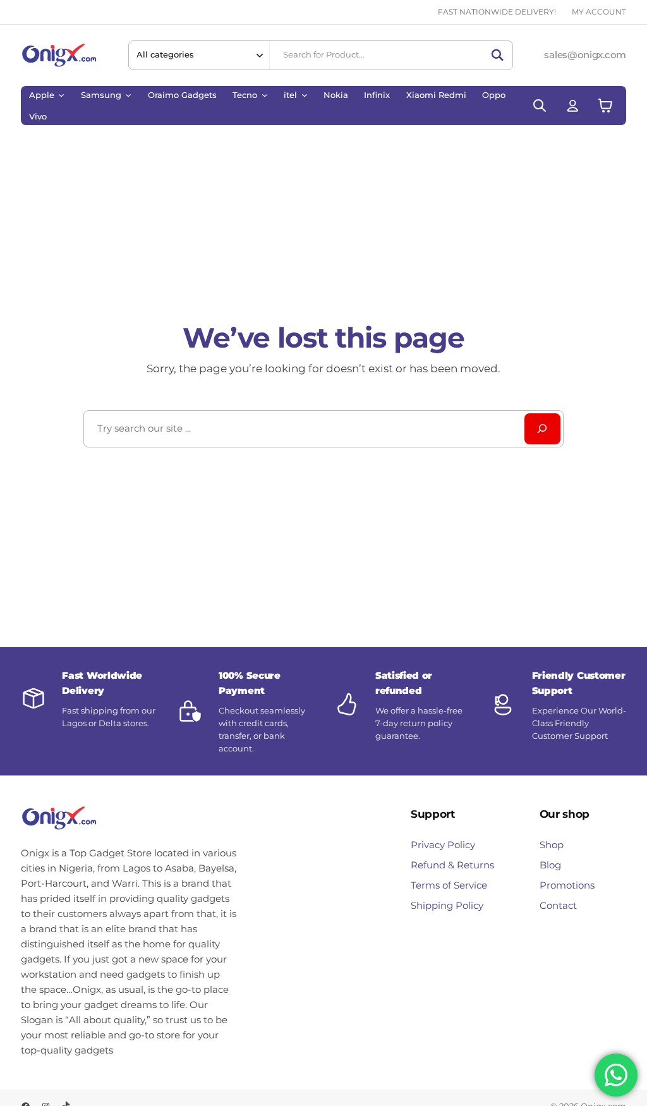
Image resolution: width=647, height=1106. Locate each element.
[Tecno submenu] (265, 95)
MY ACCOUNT (599, 11)
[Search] (497, 55)
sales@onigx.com (585, 55)
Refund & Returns (452, 865)
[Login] (572, 105)
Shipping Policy (447, 905)
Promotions (567, 885)
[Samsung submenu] (128, 95)
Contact (558, 905)
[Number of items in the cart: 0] (605, 105)
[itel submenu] (304, 95)
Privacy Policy (443, 845)
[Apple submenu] (61, 95)
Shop (552, 845)
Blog (550, 865)
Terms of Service (449, 885)
